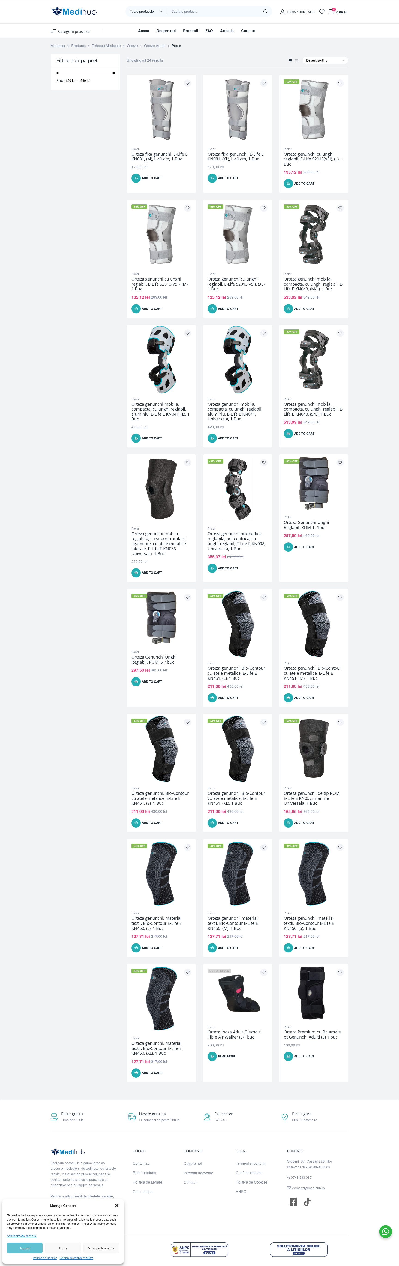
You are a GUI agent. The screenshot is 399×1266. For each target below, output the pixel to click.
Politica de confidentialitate (76, 1258)
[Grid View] (290, 60)
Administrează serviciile (22, 1236)
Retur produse (144, 1172)
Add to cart (152, 178)
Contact (190, 1182)
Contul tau (141, 1163)
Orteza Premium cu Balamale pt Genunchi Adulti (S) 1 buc (312, 1034)
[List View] (296, 60)
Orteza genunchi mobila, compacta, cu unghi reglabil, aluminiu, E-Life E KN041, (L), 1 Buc (160, 411)
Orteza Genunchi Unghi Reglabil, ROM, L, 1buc (306, 525)
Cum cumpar (143, 1191)
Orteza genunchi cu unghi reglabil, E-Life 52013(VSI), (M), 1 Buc (160, 284)
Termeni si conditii (250, 1163)
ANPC (241, 1191)
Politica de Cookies (45, 1258)
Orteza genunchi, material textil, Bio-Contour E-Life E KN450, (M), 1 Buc (233, 923)
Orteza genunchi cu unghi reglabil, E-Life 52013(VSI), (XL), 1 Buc (237, 284)
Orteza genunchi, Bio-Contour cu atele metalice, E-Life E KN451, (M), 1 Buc (312, 673)
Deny (63, 1247)
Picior (135, 149)
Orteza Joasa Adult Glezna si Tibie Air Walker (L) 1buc (235, 1034)
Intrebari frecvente (198, 1172)
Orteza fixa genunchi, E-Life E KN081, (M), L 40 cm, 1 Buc (159, 156)
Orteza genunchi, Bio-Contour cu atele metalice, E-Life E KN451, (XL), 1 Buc (236, 798)
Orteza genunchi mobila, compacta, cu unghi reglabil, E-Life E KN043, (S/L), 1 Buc (313, 409)
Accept (25, 1247)
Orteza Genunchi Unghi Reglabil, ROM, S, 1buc (154, 659)
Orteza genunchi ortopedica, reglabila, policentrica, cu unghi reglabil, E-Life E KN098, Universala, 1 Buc (236, 541)
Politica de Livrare (147, 1182)
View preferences (101, 1247)
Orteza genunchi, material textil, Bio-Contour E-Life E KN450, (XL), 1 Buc (156, 1048)
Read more (227, 1056)
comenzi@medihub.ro (308, 1188)
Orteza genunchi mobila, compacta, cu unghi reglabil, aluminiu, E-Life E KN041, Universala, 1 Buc (235, 411)
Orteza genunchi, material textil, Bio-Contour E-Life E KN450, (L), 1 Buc (156, 923)
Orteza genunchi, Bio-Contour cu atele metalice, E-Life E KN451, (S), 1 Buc (160, 798)
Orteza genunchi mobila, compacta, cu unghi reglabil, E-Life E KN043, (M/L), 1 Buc (313, 284)
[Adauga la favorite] (187, 83)
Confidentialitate (249, 1172)
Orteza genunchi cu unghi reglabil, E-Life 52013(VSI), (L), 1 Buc (313, 159)
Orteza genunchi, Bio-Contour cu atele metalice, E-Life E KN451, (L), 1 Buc (236, 673)
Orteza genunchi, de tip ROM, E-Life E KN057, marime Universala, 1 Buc (312, 798)
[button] (117, 1205)
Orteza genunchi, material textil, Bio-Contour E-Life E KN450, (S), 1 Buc (309, 923)
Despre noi (193, 1163)
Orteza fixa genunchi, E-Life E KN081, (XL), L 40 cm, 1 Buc (236, 156)
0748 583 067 (301, 1177)
